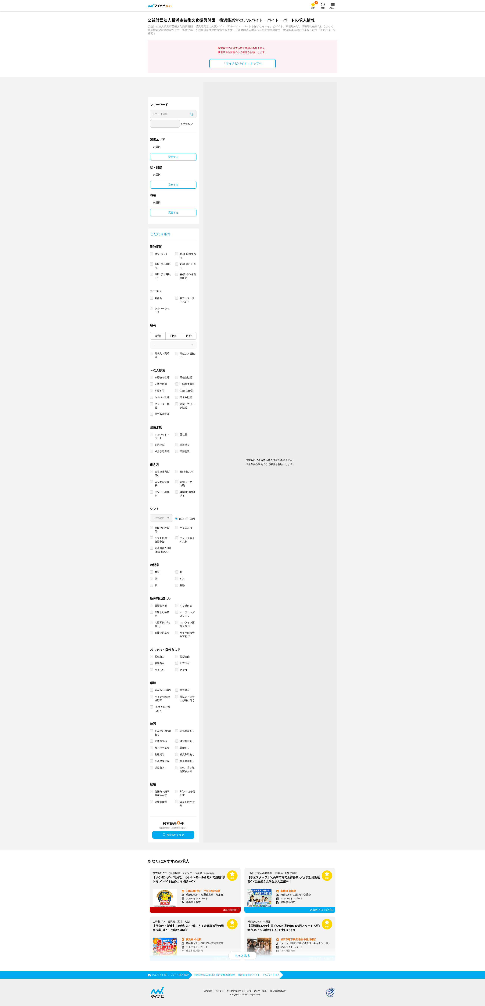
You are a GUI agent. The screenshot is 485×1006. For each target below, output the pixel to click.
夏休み (158, 298)
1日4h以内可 (187, 471)
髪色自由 (159, 656)
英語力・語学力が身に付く (187, 698)
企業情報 (208, 991)
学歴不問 (159, 390)
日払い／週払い (187, 355)
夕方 (182, 578)
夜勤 (182, 585)
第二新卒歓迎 (162, 414)
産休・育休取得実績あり (187, 769)
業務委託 (185, 451)
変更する (173, 156)
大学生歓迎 (161, 384)
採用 (249, 991)
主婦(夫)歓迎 (187, 390)
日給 (173, 336)
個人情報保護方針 (278, 991)
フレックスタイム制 (187, 540)
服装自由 (159, 663)
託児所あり (161, 767)
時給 (158, 336)
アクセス (219, 991)
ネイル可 (159, 669)
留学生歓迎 (186, 397)
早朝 (157, 572)
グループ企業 (260, 991)
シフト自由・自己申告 (162, 540)
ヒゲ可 (183, 669)
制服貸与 (159, 754)
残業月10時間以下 (187, 494)
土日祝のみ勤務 (162, 529)
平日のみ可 (186, 527)
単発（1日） (161, 253)
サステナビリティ (235, 991)
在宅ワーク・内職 (187, 483)
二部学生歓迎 (187, 384)
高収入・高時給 (162, 355)
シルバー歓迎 (162, 397)
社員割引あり (187, 754)
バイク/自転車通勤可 (162, 698)
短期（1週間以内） (188, 255)
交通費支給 (161, 741)
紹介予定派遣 (162, 451)
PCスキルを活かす (188, 793)
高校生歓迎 (186, 377)
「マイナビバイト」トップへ (242, 63)
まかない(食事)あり (163, 732)
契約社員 (159, 444)
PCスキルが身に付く (162, 709)
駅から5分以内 (163, 690)
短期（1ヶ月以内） (163, 266)
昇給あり (185, 747)
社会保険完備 (162, 761)
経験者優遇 (161, 801)
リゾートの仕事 (162, 494)
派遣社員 (185, 444)
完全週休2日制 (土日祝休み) (163, 550)
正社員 (183, 434)
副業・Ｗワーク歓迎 (187, 406)
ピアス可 (185, 663)
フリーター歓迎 (162, 406)
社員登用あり (187, 761)
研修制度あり (187, 730)
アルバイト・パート (162, 436)
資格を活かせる (187, 803)
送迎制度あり (187, 741)
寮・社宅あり (162, 747)
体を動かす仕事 (162, 483)
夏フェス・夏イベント (187, 300)
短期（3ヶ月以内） (188, 266)
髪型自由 (185, 656)
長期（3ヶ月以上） (163, 276)
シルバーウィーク (162, 310)
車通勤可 (185, 690)
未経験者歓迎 (162, 377)
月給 (189, 336)
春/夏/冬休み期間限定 (188, 276)
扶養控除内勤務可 (162, 473)
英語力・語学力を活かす (162, 793)
